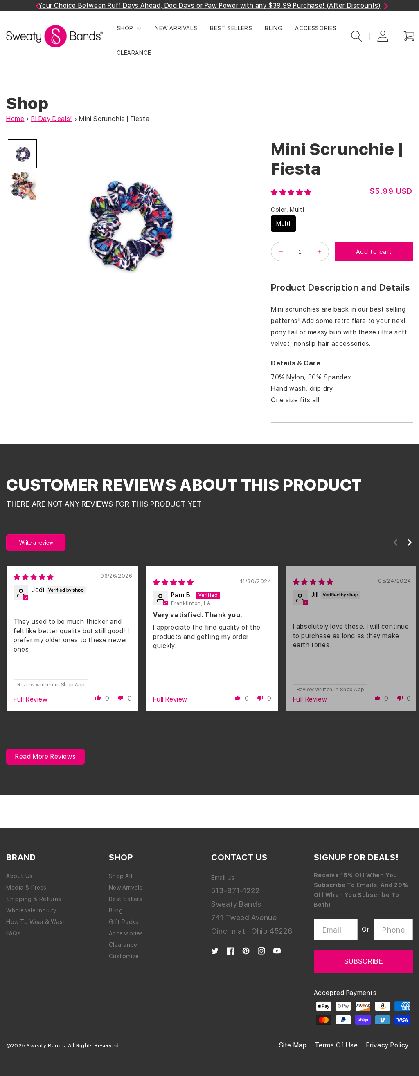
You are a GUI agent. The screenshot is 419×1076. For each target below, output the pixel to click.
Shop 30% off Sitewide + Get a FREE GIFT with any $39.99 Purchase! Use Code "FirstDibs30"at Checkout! (247, 5)
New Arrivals (126, 887)
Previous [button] (24, 7)
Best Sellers (125, 899)
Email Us (223, 877)
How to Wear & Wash (36, 922)
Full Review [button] (31, 699)
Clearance (123, 945)
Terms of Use (336, 1045)
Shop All (121, 876)
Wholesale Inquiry (31, 910)
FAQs (13, 933)
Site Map (293, 1045)
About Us (19, 876)
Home (15, 119)
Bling (116, 910)
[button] (129, 28)
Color (287, 209)
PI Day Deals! (51, 119)
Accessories (126, 933)
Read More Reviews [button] (45, 756)
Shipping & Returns (33, 899)
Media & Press (26, 887)
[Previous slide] (395, 542)
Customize (124, 956)
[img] (34, 577)
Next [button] (377, 7)
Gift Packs (124, 922)
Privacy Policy (387, 1045)
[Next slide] (409, 542)
